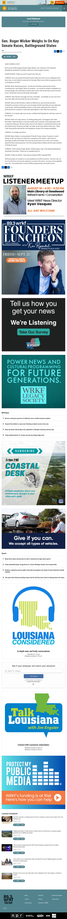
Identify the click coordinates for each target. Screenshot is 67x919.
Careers (40, 899)
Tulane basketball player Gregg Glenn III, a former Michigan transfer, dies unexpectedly (31, 564)
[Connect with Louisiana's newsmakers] (33, 716)
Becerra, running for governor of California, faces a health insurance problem (27, 418)
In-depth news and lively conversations (33, 651)
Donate (60, 2)
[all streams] (64, 8)
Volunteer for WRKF (43, 903)
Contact (27, 899)
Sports (4, 553)
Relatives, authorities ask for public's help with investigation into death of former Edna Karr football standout (34, 571)
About (26, 895)
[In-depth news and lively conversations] (33, 615)
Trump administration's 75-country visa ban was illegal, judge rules (24, 435)
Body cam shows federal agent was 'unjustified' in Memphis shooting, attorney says (29, 429)
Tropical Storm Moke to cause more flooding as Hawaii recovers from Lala (26, 424)
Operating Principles (57, 895)
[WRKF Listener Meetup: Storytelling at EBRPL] (33, 195)
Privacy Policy (28, 903)
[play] (4, 8)
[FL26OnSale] (33, 257)
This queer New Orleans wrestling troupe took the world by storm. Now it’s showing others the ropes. (35, 577)
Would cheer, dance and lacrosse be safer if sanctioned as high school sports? (28, 559)
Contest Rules (55, 899)
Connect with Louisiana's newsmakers (33, 745)
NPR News (5, 413)
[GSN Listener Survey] (33, 324)
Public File (40, 895)
